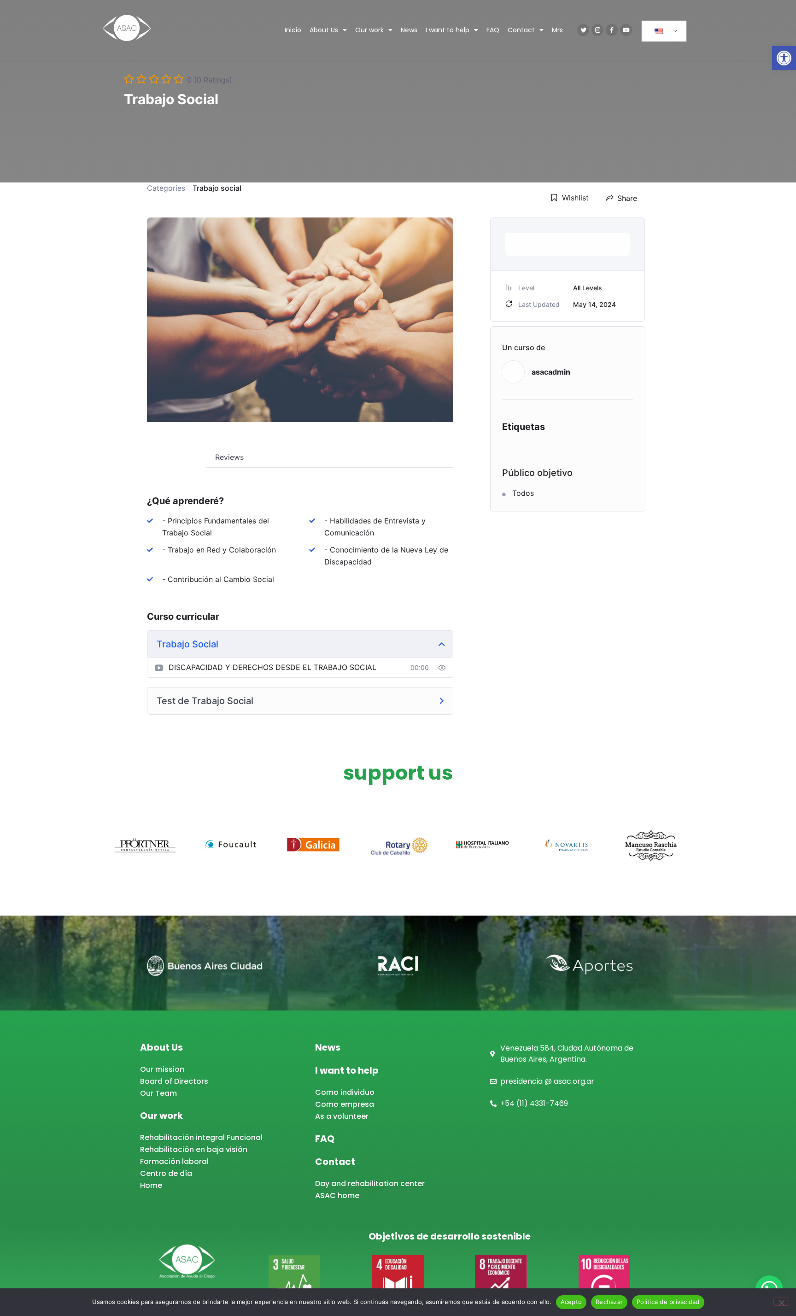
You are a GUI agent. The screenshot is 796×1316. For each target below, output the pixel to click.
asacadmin (551, 371)
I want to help (447, 30)
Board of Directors (174, 1081)
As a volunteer (342, 1116)
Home (151, 1185)
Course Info (176, 457)
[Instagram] (597, 30)
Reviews (229, 457)
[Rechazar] (781, 1302)
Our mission (162, 1069)
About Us (324, 30)
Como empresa (344, 1104)
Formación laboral (174, 1161)
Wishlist (575, 197)
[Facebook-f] (612, 30)
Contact (521, 30)
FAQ (492, 30)
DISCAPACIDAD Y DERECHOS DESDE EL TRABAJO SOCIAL (272, 667)
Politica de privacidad (668, 1301)
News (409, 30)
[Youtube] (626, 30)
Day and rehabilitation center (370, 1183)
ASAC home (337, 1195)
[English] (662, 31)
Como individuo (345, 1092)
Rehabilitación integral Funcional (201, 1137)
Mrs (557, 30)
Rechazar (609, 1301)
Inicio (293, 30)
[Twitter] (583, 30)
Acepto (571, 1301)
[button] (784, 58)
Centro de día (166, 1173)
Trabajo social (217, 188)
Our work (369, 30)
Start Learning (567, 244)
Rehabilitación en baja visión (193, 1149)
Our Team (158, 1093)
